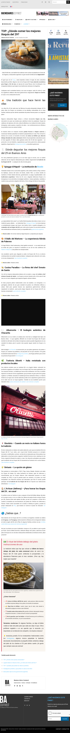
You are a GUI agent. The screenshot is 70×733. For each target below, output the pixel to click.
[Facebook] (42, 2)
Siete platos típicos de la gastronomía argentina (15, 671)
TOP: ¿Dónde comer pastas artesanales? (13, 659)
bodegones (10, 638)
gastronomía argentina (38, 229)
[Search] (68, 2)
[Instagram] (45, 2)
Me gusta (51, 30)
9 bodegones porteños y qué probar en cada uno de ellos (17, 668)
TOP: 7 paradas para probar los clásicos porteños (16, 665)
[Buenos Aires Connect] (17, 13)
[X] (49, 2)
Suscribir (62, 105)
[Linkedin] (20, 685)
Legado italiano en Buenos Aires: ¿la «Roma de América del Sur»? (20, 662)
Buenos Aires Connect (8, 37)
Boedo (40, 167)
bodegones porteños (20, 144)
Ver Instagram (19, 355)
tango (14, 80)
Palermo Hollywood (6, 249)
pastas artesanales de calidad (17, 381)
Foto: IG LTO (4, 438)
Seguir (58, 30)
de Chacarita (12, 349)
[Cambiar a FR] (11, 6)
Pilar (15, 505)
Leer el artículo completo (20, 258)
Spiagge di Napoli (31, 223)
